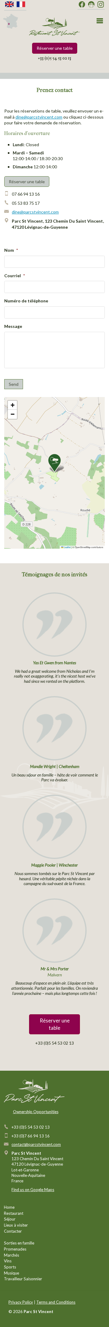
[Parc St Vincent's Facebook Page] (82, 4)
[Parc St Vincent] (54, 27)
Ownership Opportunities (35, 1111)
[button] (54, 463)
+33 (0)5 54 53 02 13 (54, 58)
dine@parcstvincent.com (38, 117)
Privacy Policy (20, 1302)
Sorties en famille (19, 1243)
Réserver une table (55, 48)
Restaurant (13, 1213)
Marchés (11, 1255)
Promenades (15, 1249)
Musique (11, 1273)
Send (13, 384)
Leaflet (67, 547)
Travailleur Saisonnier (23, 1278)
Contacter (13, 1231)
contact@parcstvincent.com (36, 1144)
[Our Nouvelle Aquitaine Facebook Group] (91, 4)
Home (9, 1207)
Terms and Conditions (55, 1302)
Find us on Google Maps (33, 1189)
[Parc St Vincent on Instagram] (100, 4)
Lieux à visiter (16, 1225)
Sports (10, 1267)
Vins (8, 1260)
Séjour (9, 1219)
